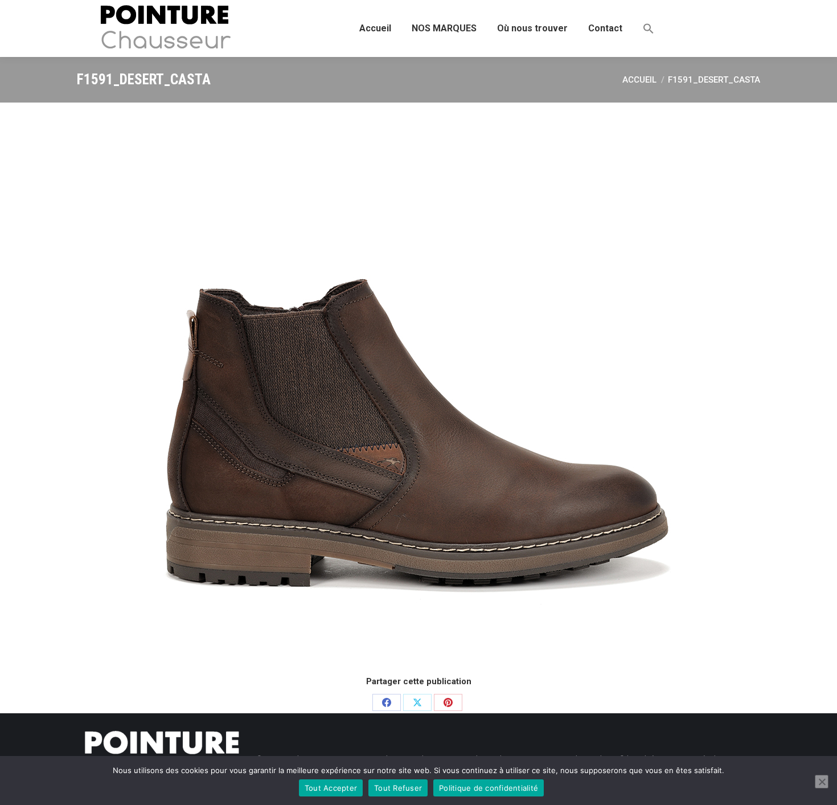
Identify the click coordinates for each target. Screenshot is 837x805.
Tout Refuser (398, 787)
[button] (649, 28)
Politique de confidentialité (488, 787)
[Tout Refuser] (821, 781)
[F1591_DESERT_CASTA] (418, 387)
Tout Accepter (331, 787)
